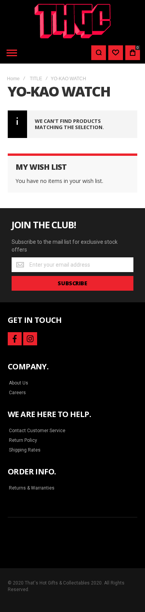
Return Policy (23, 440)
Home (13, 78)
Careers (17, 392)
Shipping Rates (25, 450)
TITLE (36, 78)
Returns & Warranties (32, 488)
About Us (18, 383)
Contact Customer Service (37, 430)
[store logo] (72, 21)
